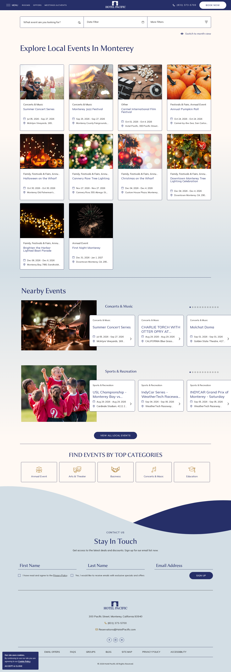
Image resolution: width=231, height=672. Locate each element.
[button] (115, 435)
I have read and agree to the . (45, 575)
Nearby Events (43, 291)
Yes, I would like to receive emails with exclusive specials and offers (109, 575)
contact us (115, 532)
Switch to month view (196, 34)
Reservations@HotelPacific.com (117, 629)
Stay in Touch (115, 541)
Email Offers (52, 651)
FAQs (73, 651)
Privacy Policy (60, 575)
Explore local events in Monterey (77, 48)
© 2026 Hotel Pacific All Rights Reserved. (115, 664)
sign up (201, 575)
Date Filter (93, 21)
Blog (109, 651)
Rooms (26, 5)
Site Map (127, 651)
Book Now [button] (213, 5)
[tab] (190, 307)
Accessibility (178, 651)
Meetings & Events (56, 5)
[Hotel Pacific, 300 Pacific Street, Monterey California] (115, 4)
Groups (91, 651)
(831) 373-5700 (117, 623)
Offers (37, 5)
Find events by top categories (115, 455)
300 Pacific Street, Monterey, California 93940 (115, 616)
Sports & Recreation (121, 371)
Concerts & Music (119, 306)
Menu (12, 5)
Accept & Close (13, 666)
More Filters (157, 21)
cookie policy (24, 661)
